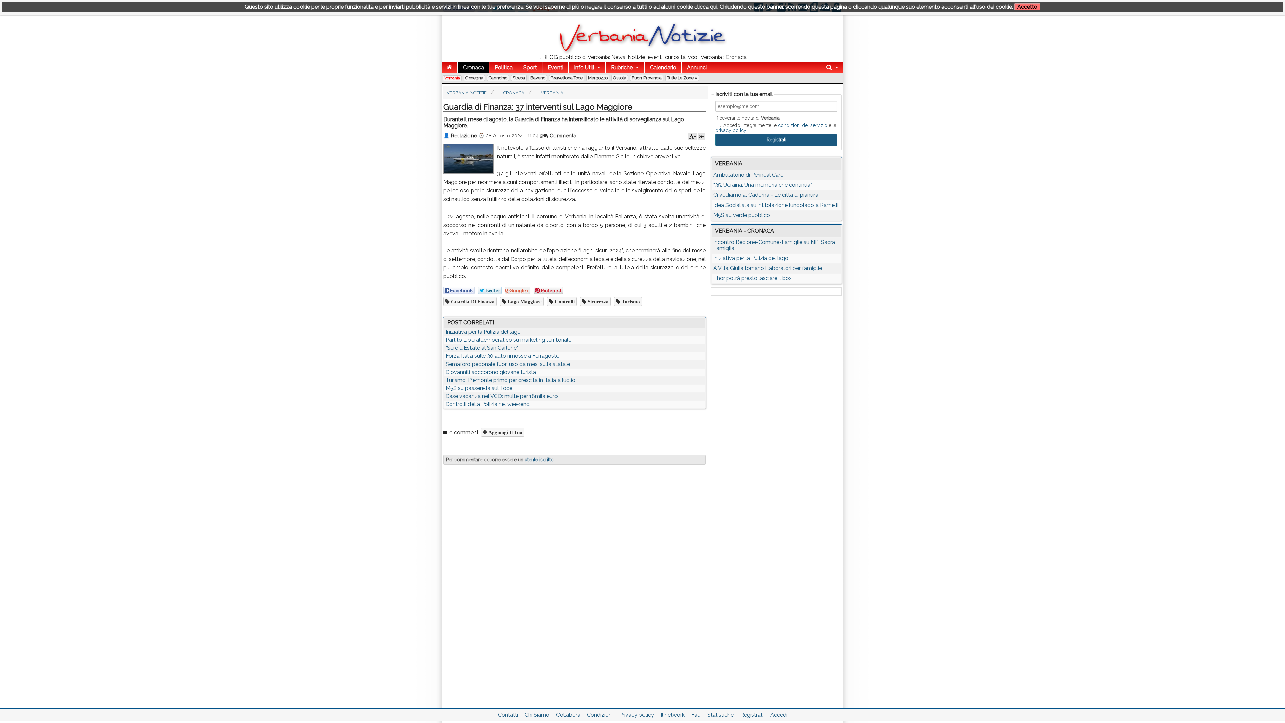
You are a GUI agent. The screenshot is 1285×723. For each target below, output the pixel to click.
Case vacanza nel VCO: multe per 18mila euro (502, 396)
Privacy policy (636, 715)
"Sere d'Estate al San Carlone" (482, 348)
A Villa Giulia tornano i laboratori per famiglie (767, 268)
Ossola (619, 77)
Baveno (537, 77)
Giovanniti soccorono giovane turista (491, 372)
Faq (696, 715)
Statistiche (720, 715)
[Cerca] (832, 67)
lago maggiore (524, 301)
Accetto (1027, 7)
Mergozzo (598, 77)
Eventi (555, 67)
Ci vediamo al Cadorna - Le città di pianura (765, 195)
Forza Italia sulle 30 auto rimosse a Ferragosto (503, 356)
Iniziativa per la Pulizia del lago (483, 332)
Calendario (663, 67)
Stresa (519, 77)
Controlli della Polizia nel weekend (488, 404)
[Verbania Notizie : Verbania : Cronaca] (642, 52)
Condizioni (600, 715)
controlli (564, 301)
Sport (530, 67)
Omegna (474, 77)
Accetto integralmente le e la (775, 128)
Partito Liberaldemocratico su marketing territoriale (508, 340)
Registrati (752, 715)
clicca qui (705, 7)
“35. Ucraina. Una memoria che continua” (762, 185)
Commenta (562, 136)
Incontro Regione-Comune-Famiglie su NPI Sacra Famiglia (774, 245)
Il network (673, 715)
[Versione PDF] (541, 136)
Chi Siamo (537, 715)
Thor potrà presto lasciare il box (752, 278)
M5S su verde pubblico (741, 215)
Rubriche (622, 67)
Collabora (568, 715)
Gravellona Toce (567, 77)
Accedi (778, 715)
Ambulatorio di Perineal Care (748, 175)
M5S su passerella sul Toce (479, 388)
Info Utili (584, 67)
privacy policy (730, 130)
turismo (630, 301)
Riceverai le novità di (747, 118)
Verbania (452, 78)
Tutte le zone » (682, 77)
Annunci (697, 67)
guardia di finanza (472, 301)
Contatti (508, 715)
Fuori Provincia (647, 77)
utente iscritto (539, 459)
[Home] (449, 67)
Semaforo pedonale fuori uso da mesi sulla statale (508, 364)
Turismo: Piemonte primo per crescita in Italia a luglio (510, 380)
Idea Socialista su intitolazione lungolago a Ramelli (775, 205)
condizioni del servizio (802, 125)
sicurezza (597, 301)
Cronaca (473, 67)
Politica (504, 67)
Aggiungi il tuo (504, 432)
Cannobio (498, 77)
